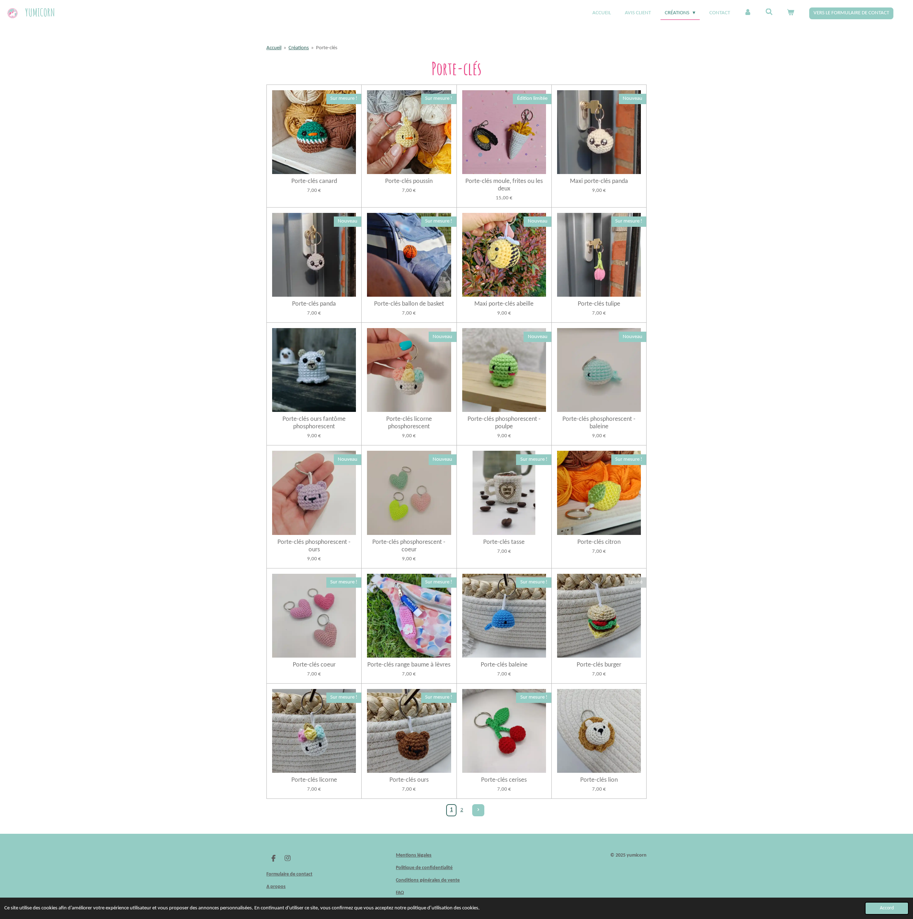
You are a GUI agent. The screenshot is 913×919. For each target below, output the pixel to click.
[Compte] (748, 13)
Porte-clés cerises (504, 780)
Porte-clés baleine (504, 665)
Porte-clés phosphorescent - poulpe (504, 423)
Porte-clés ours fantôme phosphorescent (314, 423)
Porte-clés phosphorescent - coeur (408, 546)
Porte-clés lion (599, 780)
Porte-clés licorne (314, 780)
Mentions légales (414, 855)
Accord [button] (887, 908)
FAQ (400, 892)
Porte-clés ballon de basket (409, 304)
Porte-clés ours (409, 780)
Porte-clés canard (314, 181)
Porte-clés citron (599, 542)
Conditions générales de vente (428, 880)
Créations (299, 48)
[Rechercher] (769, 12)
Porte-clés (326, 48)
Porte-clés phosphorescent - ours (314, 546)
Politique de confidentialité (424, 868)
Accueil (273, 48)
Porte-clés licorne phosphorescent (409, 423)
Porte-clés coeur (314, 665)
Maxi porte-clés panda (599, 181)
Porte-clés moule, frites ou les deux (504, 185)
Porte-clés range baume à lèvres (408, 665)
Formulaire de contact (289, 874)
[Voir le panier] (790, 13)
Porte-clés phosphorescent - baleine (599, 423)
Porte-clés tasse (504, 542)
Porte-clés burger (599, 665)
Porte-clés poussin (409, 181)
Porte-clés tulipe (599, 304)
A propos (276, 886)
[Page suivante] (478, 810)
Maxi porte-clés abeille (504, 304)
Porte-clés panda (314, 304)
